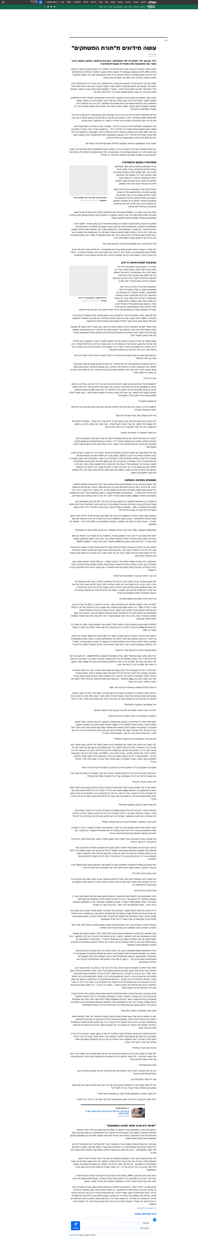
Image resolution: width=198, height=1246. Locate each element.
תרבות (120, 2)
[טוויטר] (48, 6)
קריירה (109, 7)
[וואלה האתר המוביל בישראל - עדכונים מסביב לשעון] (152, 2)
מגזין (125, 7)
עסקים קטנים (117, 7)
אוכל (100, 2)
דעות (130, 7)
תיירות (85, 2)
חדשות (143, 2)
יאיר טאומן (152, 1208)
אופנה (69, 2)
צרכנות (136, 7)
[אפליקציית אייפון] (51, 6)
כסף (106, 2)
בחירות (128, 2)
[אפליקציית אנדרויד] (54, 6)
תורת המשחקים (142, 1208)
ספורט (135, 2)
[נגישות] (3, 2)
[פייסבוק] (44, 6)
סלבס (113, 2)
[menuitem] (142, 2)
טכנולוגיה (77, 2)
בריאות (93, 2)
